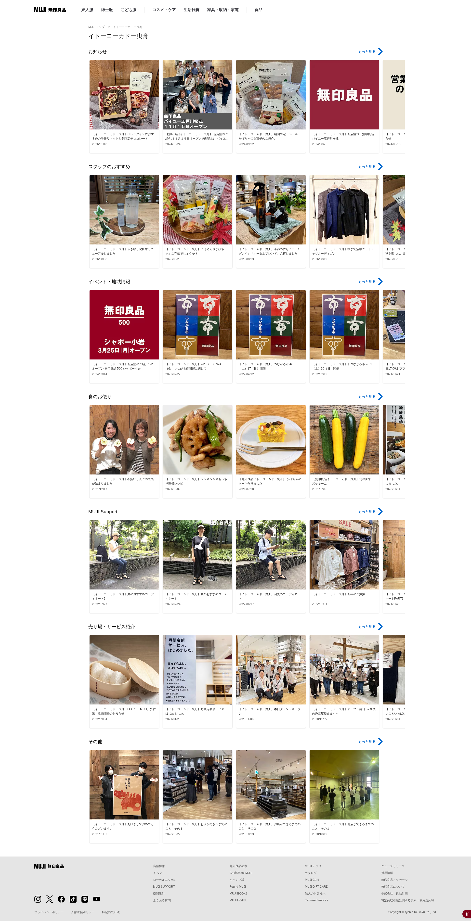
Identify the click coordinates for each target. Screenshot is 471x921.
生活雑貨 (191, 10)
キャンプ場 (237, 880)
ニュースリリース (393, 866)
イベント (159, 873)
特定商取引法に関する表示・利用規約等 (407, 900)
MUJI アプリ (313, 866)
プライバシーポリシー (49, 912)
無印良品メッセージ (394, 880)
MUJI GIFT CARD (316, 886)
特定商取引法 (111, 912)
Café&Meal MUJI (241, 873)
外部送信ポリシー (83, 912)
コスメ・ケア (164, 10)
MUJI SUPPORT (164, 886)
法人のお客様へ (315, 893)
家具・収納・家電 (223, 10)
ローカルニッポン (165, 880)
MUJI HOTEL (238, 900)
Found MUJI (238, 886)
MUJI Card (312, 880)
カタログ (311, 873)
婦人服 (87, 10)
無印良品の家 (238, 866)
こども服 (128, 10)
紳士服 (107, 10)
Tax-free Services (316, 900)
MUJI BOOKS (239, 893)
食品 (258, 10)
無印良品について (393, 886)
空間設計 (159, 893)
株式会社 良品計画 (394, 893)
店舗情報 (159, 866)
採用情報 (387, 873)
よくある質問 (162, 900)
